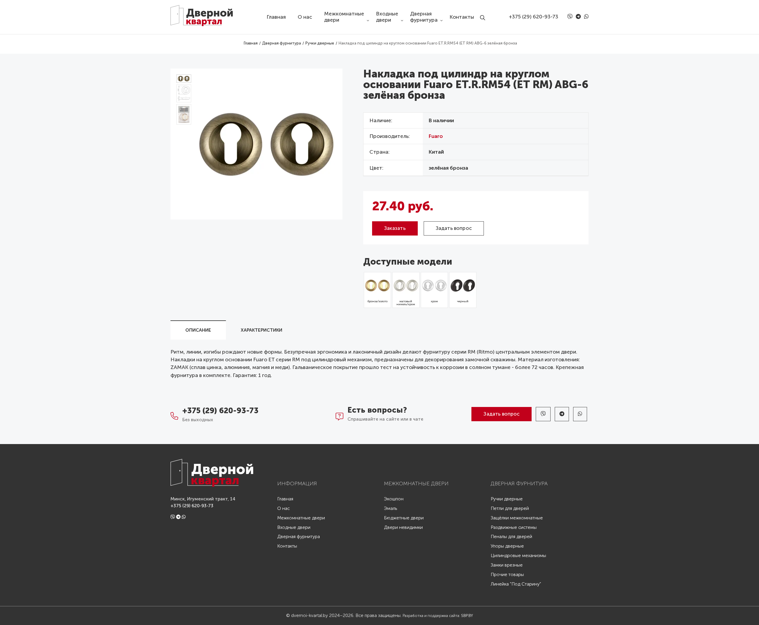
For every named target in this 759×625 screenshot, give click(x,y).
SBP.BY (467, 615)
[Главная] (206, 13)
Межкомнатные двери (344, 17)
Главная (276, 17)
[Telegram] (579, 17)
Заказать (395, 228)
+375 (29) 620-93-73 (533, 17)
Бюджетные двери (404, 518)
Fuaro (436, 136)
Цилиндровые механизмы (518, 555)
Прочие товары (507, 574)
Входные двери (387, 17)
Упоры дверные (507, 546)
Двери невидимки (403, 527)
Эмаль (390, 508)
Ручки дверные (507, 499)
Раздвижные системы (514, 527)
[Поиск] (484, 13)
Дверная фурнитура (424, 17)
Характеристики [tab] (261, 330)
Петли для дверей (510, 508)
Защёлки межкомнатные (517, 518)
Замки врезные (507, 565)
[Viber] (571, 17)
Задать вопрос (454, 228)
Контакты (461, 17)
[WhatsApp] (586, 17)
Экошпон (394, 499)
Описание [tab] (198, 330)
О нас (305, 17)
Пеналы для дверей (511, 536)
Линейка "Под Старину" (516, 584)
